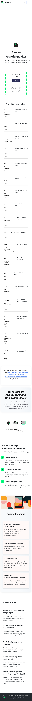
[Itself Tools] (16, 427)
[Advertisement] (16, 21)
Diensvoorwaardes (13, 695)
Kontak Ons (15, 698)
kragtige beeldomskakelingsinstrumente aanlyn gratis (16, 377)
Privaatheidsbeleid (23, 695)
